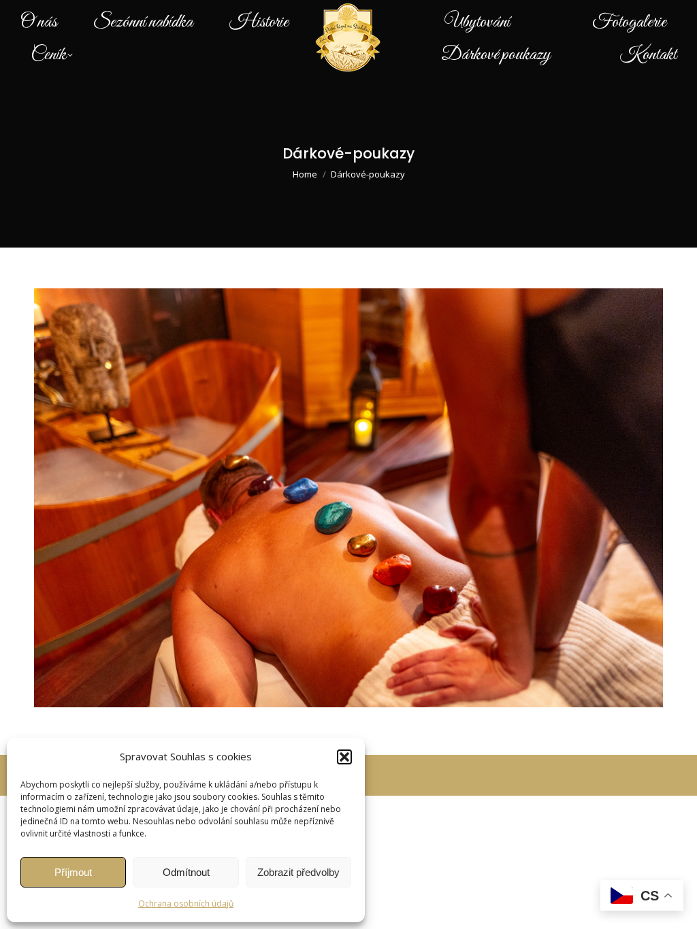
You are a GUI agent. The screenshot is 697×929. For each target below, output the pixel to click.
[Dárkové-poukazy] (348, 497)
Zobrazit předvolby (298, 872)
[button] (344, 757)
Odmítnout (186, 872)
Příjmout (73, 872)
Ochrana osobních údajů (185, 903)
